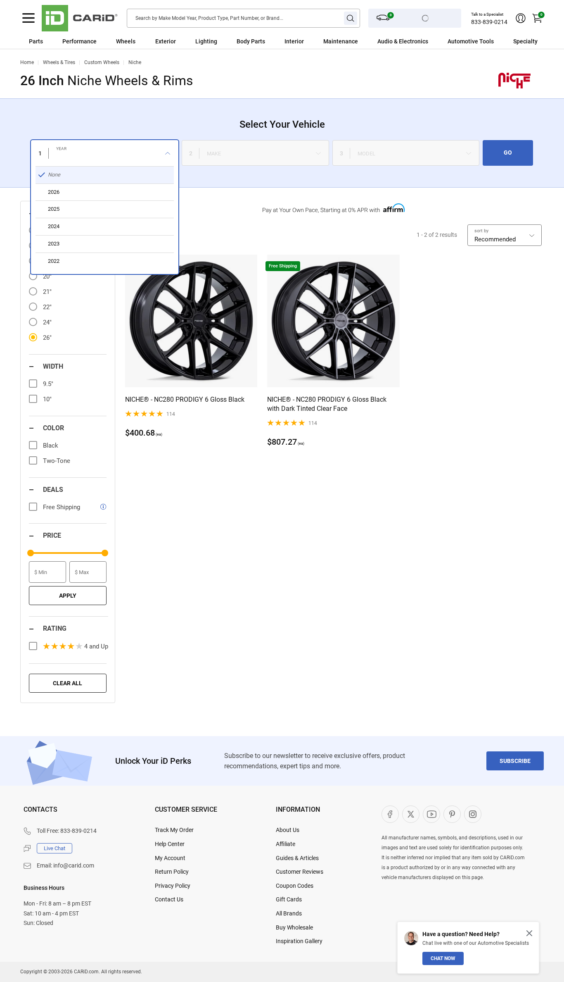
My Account (170, 858)
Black (50, 445)
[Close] (529, 933)
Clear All (67, 683)
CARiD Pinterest (452, 814)
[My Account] (520, 18)
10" (47, 399)
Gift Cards (289, 899)
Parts (36, 41)
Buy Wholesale (294, 927)
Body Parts (251, 41)
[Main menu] (28, 18)
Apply (67, 595)
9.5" (48, 384)
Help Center (170, 844)
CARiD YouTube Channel (431, 814)
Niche (134, 62)
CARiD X (410, 814)
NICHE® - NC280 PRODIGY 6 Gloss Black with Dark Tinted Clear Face (326, 404)
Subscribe (515, 761)
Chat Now (443, 958)
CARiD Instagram (472, 814)
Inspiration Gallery (299, 941)
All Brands (289, 913)
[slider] (30, 553)
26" (47, 337)
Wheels (125, 41)
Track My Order (174, 830)
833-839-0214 (489, 22)
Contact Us (169, 899)
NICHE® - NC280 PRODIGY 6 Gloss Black (184, 399)
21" (47, 292)
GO (508, 152)
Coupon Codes (294, 885)
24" (47, 322)
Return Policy (172, 871)
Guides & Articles (297, 858)
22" (47, 307)
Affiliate (285, 844)
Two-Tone (56, 461)
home (27, 62)
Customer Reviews (299, 871)
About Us (287, 830)
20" (47, 276)
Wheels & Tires (59, 62)
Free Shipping (61, 507)
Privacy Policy (172, 885)
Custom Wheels (101, 62)
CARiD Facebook (390, 814)
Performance (79, 41)
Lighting (206, 41)
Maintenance (340, 41)
